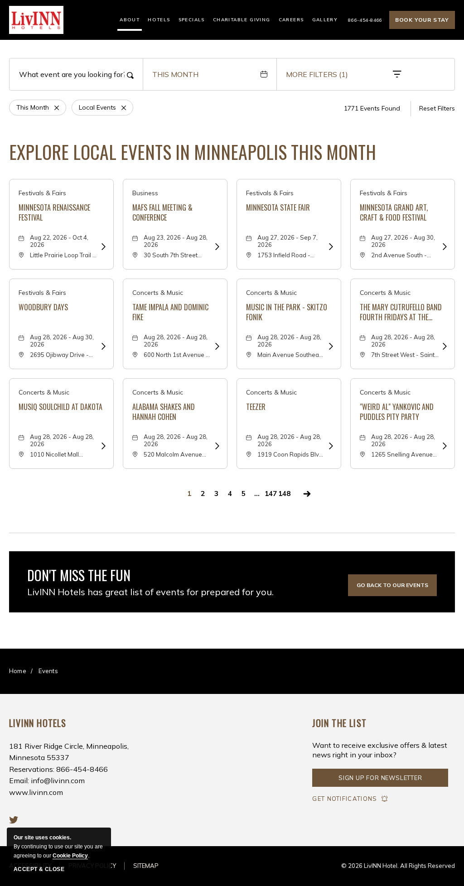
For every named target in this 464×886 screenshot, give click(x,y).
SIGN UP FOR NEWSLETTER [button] (380, 780)
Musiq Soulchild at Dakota (60, 407)
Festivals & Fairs (42, 193)
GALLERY (325, 20)
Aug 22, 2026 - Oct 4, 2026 (59, 241)
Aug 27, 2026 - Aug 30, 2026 (403, 241)
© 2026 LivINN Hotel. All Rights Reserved (398, 865)
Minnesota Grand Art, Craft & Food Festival (394, 212)
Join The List (339, 723)
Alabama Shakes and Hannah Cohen (163, 412)
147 (271, 493)
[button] (392, 585)
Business (145, 193)
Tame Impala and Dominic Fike (170, 312)
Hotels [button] (159, 20)
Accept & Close (39, 869)
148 (284, 493)
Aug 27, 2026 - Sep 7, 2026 (287, 241)
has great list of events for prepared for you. (150, 591)
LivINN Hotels (38, 723)
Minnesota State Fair (278, 207)
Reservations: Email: (69, 769)
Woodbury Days (43, 307)
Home (17, 670)
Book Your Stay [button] (422, 19)
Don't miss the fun (78, 575)
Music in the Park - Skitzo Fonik (286, 312)
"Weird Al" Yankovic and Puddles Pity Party (397, 412)
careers (291, 20)
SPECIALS (192, 20)
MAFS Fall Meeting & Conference (162, 212)
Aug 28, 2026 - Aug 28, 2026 (176, 340)
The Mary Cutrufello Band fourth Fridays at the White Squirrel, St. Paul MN (402, 312)
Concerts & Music (157, 293)
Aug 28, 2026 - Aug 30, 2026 (62, 340)
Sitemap (146, 865)
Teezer (256, 407)
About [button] (130, 20)
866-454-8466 (365, 20)
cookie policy (70, 855)
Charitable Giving (242, 20)
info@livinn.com (58, 780)
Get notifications (344, 798)
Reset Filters (437, 108)
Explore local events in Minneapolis (192, 151)
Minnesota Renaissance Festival (54, 212)
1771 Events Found (372, 108)
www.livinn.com (36, 792)
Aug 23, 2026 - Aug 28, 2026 (176, 241)
